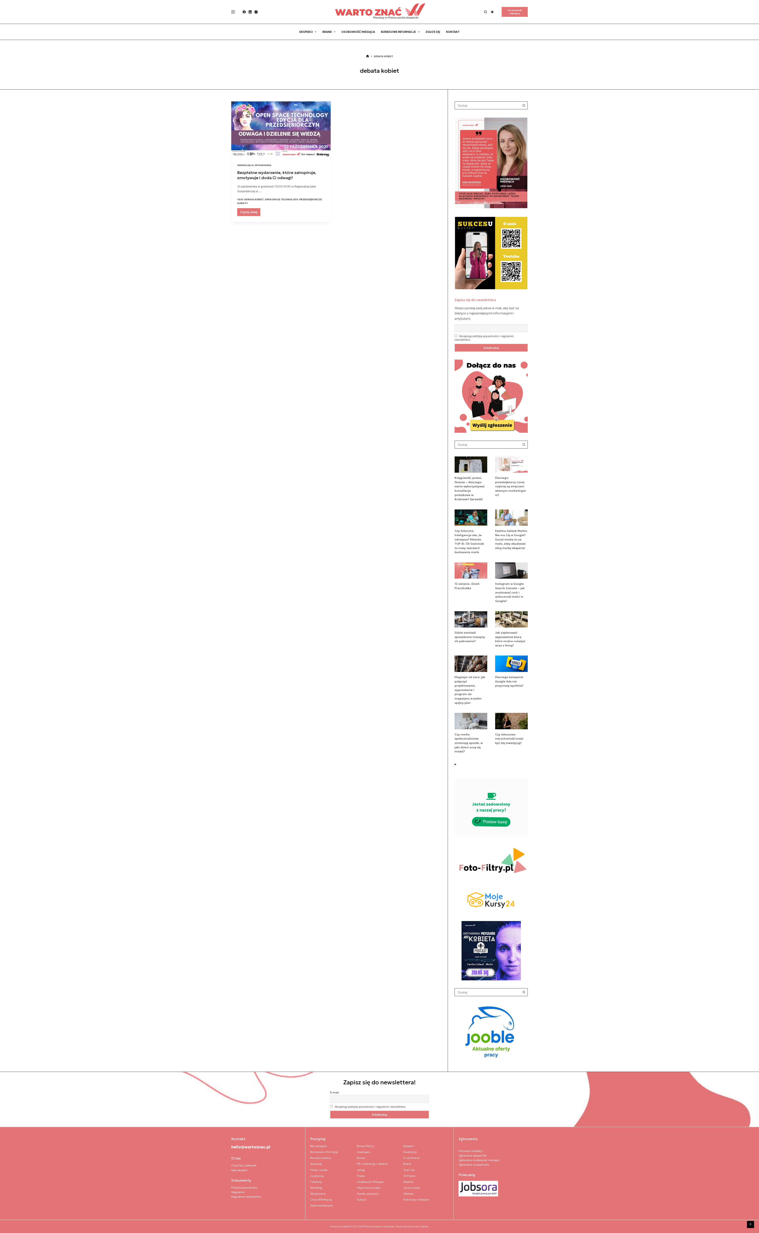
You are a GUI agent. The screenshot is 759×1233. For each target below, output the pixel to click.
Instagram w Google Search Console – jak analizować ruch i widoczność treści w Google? (510, 592)
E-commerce (411, 1158)
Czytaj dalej (250, 213)
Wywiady (316, 1164)
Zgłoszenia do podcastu (474, 1164)
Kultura (361, 1199)
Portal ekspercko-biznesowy (380, 1226)
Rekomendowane (321, 1205)
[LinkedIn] (250, 11)
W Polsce (409, 1176)
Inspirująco (245, 165)
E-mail (334, 1092)
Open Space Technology (281, 199)
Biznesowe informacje (398, 32)
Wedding (316, 1188)
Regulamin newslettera (246, 1196)
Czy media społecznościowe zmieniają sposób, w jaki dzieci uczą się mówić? (469, 743)
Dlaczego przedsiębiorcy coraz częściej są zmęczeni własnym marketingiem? (510, 486)
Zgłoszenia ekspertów (473, 1155)
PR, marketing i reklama (372, 1164)
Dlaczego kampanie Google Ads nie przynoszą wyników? (509, 681)
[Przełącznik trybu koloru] (492, 11)
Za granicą (317, 1176)
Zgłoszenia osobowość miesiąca (479, 1160)
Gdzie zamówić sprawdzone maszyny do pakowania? (470, 637)
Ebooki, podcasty (368, 1193)
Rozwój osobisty (320, 1158)
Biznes (361, 1158)
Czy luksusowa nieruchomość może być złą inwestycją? (509, 739)
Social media (411, 1188)
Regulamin (238, 1192)
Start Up (408, 1170)
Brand (327, 32)
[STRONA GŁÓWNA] (367, 56)
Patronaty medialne (416, 1199)
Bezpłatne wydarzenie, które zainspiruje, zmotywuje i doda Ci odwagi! (276, 175)
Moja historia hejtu (369, 1188)
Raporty (408, 1182)
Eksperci (306, 32)
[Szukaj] (485, 11)
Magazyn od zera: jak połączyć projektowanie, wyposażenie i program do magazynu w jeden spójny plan (470, 690)
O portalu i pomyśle (243, 1165)
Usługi (361, 1170)
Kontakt (453, 32)
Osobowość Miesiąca (358, 32)
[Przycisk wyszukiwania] (524, 105)
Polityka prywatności (244, 1187)
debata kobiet (253, 199)
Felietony (316, 1182)
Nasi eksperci (239, 1170)
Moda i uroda (318, 1170)
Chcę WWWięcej (321, 1199)
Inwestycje (410, 1152)
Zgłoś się (433, 32)
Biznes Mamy (365, 1146)
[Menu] (233, 12)
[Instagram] (256, 11)
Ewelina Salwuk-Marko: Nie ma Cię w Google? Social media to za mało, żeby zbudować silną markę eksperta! (511, 539)
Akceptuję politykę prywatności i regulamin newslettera (370, 1106)
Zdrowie (408, 1193)
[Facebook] (244, 11)
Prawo (361, 1176)
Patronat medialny (470, 1151)
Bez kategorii (318, 1146)
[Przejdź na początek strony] (750, 1224)
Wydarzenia (263, 165)
